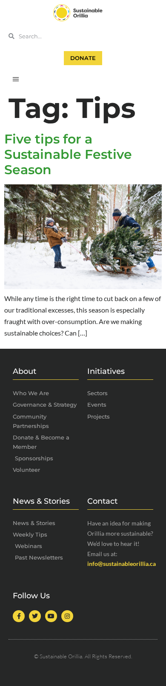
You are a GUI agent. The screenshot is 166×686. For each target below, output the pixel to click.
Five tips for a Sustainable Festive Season (68, 154)
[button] (16, 79)
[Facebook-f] (19, 616)
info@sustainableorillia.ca (121, 563)
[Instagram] (67, 616)
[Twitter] (35, 616)
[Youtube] (51, 616)
